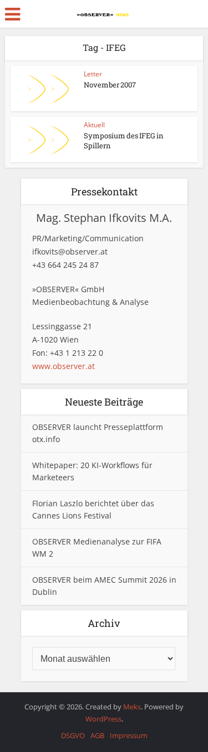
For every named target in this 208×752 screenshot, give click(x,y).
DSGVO (73, 735)
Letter (93, 74)
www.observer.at (63, 366)
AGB (97, 735)
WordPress (103, 719)
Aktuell (94, 124)
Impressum (129, 735)
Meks (132, 707)
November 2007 (110, 85)
